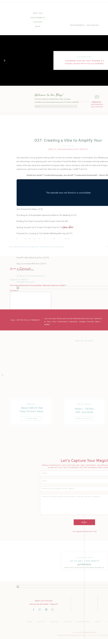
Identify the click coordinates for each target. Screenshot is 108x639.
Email (12, 329)
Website (13, 337)
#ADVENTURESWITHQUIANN (76, 567)
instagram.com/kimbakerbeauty (31, 276)
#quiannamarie (97, 567)
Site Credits (92, 635)
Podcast (83, 149)
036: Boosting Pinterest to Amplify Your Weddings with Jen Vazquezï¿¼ (37, 247)
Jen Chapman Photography (38, 431)
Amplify (52, 149)
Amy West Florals (30, 437)
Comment (14, 290)
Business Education (68, 149)
